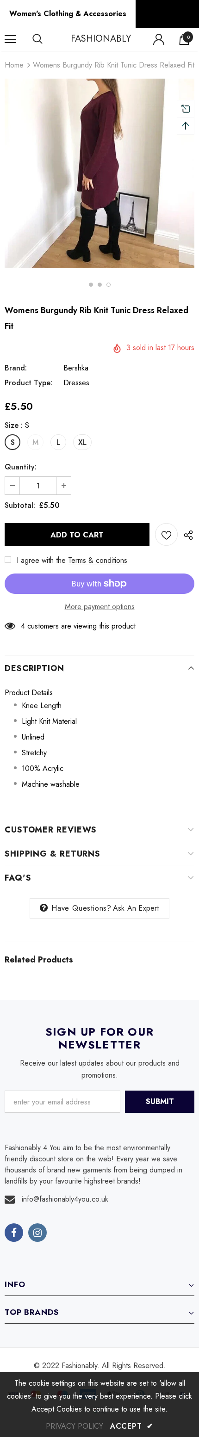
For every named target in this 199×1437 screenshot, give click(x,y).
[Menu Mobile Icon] (10, 39)
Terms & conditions (97, 560)
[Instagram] (37, 1232)
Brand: (16, 368)
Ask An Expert (136, 908)
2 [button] (100, 285)
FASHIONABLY (101, 38)
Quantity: (21, 467)
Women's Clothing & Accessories (67, 13)
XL (82, 442)
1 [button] (91, 285)
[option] (99, 173)
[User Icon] (158, 39)
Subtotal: (20, 505)
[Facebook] (14, 1232)
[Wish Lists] (166, 534)
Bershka (75, 368)
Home (14, 65)
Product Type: (28, 382)
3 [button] (108, 285)
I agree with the (41, 560)
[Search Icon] (46, 39)
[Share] (186, 534)
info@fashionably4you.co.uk (65, 1199)
